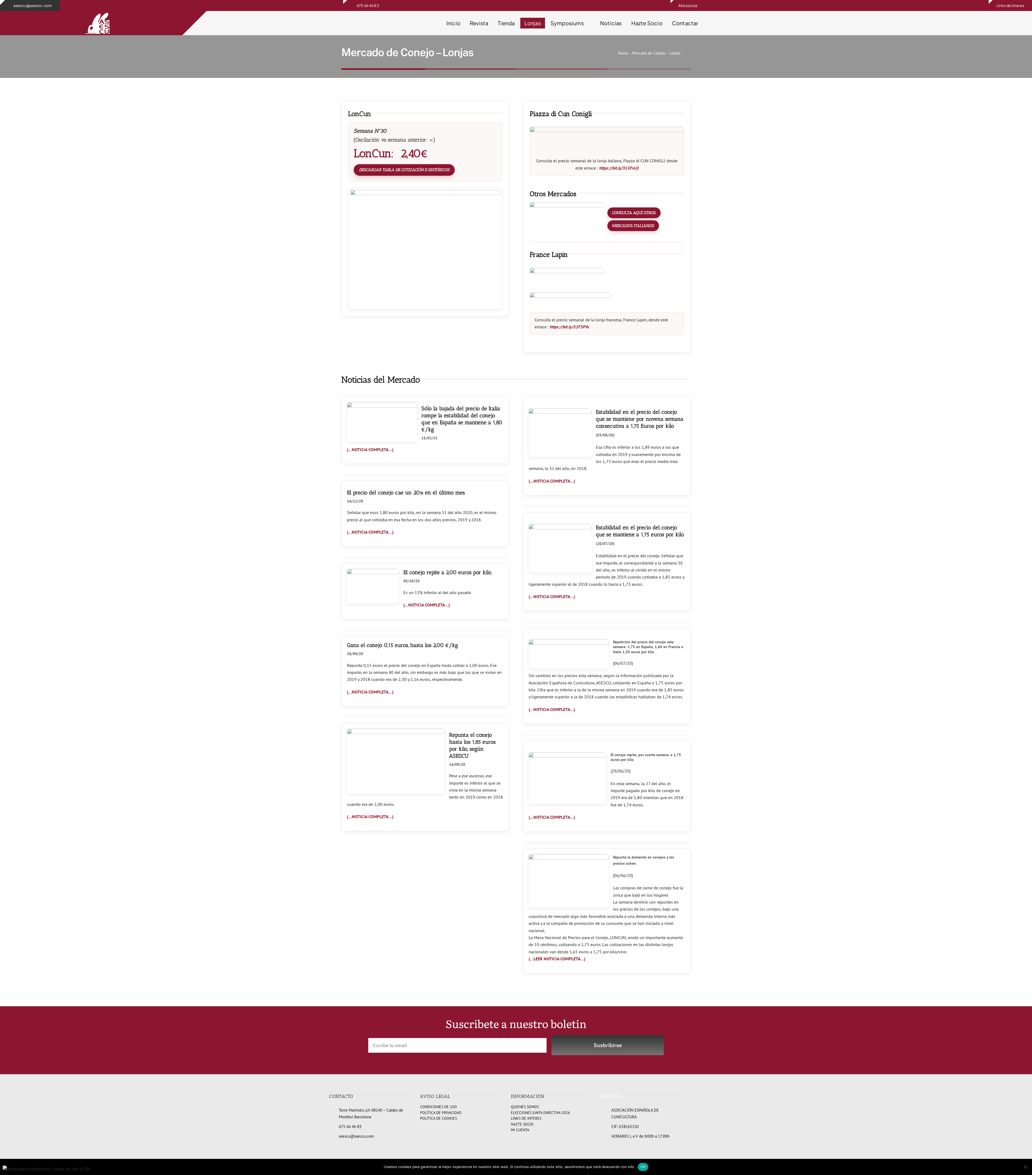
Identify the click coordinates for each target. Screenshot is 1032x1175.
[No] (1025, 1167)
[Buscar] (745, 23)
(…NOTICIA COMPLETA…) (370, 449)
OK (643, 1167)
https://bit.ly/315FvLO (619, 168)
